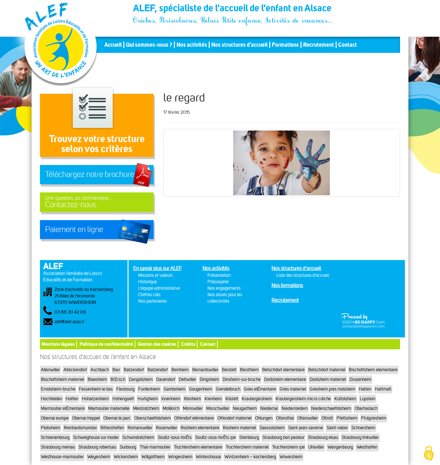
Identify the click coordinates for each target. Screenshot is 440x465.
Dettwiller (187, 379)
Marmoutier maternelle (108, 408)
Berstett (229, 370)
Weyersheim (98, 457)
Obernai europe (55, 418)
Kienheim (213, 399)
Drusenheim (360, 379)
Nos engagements (224, 288)
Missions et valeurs (155, 275)
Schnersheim (363, 428)
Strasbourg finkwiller (360, 437)
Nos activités (192, 45)
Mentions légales (58, 344)
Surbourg (128, 447)
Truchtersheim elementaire (198, 447)
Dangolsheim (141, 379)
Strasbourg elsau (323, 437)
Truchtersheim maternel (247, 447)
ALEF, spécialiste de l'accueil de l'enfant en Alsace (233, 9)
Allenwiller (50, 370)
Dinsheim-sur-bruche (242, 379)
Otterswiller (307, 418)
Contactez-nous (78, 202)
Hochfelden (51, 399)
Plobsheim (50, 428)
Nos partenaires (152, 301)
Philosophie (218, 282)
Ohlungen (264, 418)
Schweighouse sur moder (96, 437)
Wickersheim (126, 457)
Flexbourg (125, 389)
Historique (147, 282)
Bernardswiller (205, 370)
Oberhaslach (366, 408)
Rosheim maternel (239, 428)
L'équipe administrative (159, 288)
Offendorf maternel (234, 418)
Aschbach (100, 370)
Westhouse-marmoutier (62, 457)
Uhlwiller (316, 447)
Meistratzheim (146, 408)
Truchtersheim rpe (288, 447)
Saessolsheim (272, 428)
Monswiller (193, 408)
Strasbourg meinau (58, 447)
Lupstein (367, 399)
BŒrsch (117, 379)
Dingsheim (209, 379)
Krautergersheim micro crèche (303, 399)
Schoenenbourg (55, 437)
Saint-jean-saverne (305, 428)
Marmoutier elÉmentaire (63, 408)
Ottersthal (285, 418)
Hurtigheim (148, 399)
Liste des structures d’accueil (302, 275)
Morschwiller (217, 408)
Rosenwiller (166, 428)
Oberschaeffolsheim (152, 418)
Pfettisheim (347, 418)
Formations (285, 45)
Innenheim (170, 399)
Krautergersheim (257, 399)
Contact (347, 45)
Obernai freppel (86, 418)
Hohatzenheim (95, 399)
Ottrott (327, 418)
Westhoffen (367, 447)
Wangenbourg (340, 447)
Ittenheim (192, 399)
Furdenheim (149, 389)
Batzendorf (134, 370)
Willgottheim (153, 457)
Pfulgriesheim (373, 418)
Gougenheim (200, 389)
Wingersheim (180, 457)
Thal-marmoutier (155, 447)
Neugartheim (245, 408)
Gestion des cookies (157, 344)
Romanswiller (140, 428)
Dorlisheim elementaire (285, 379)
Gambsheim (175, 389)
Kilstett (231, 399)
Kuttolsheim (345, 399)
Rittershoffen (112, 428)
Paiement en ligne (74, 229)
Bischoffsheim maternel (62, 379)
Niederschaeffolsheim (331, 408)
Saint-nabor (337, 428)
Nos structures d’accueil (239, 45)
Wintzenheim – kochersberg (250, 457)
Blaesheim (97, 379)
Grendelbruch (228, 389)
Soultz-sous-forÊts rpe (215, 437)
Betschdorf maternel (326, 370)
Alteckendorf (75, 370)
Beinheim (180, 370)
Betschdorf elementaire (283, 370)
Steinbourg (249, 437)
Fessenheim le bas (96, 389)
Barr (116, 370)
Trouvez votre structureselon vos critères (97, 143)
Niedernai (269, 408)
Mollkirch (171, 408)
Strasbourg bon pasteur (283, 437)
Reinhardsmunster (80, 428)
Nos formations (287, 285)
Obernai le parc (117, 418)
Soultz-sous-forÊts (175, 437)
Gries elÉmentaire (260, 389)
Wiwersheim (291, 457)
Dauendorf (165, 379)
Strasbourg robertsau (97, 447)
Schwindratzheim (138, 437)
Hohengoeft (123, 399)
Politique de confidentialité (106, 344)
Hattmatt (383, 389)
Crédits (188, 344)
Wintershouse (208, 457)
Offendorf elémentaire (194, 418)
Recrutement (318, 45)
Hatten (365, 389)
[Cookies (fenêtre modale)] (428, 454)
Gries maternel (293, 389)
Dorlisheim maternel (328, 379)
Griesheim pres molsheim (332, 389)
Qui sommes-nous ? (149, 45)
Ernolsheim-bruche (58, 389)
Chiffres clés (149, 294)
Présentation (219, 275)
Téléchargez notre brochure (89, 174)
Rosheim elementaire (200, 428)
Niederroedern (295, 408)
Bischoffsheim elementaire (373, 370)
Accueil (113, 45)
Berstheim (249, 370)
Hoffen (72, 399)
